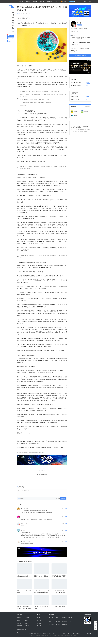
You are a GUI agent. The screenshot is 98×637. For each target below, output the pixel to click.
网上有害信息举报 (76, 633)
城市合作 (19, 617)
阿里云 (30, 633)
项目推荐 (19, 620)
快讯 (13, 15)
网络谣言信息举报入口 (22, 629)
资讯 (13, 17)
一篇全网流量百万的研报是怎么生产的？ (41, 607)
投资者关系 (19, 625)
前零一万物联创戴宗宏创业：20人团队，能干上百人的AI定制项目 (59, 591)
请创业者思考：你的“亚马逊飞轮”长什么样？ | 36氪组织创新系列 (80, 37)
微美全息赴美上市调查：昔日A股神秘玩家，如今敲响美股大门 (79, 126)
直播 (13, 20)
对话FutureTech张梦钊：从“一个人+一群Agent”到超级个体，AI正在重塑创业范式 (24, 575)
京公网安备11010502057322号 (69, 635)
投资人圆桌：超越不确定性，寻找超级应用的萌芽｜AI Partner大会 (24, 607)
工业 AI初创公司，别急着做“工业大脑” (24, 591)
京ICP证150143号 (59, 635)
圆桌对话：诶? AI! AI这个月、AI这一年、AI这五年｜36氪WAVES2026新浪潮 (41, 575)
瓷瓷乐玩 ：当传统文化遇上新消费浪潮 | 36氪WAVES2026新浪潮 (59, 575)
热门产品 (39, 620)
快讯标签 (39, 625)
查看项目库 (87, 106)
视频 (13, 23)
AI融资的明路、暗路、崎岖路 (58, 606)
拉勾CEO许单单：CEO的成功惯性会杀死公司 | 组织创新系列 (80, 43)
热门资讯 (39, 617)
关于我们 (27, 620)
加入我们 (27, 625)
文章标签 (39, 623)
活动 (13, 28)
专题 (13, 25)
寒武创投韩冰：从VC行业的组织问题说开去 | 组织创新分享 (80, 49)
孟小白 (18, 13)
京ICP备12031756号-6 (50, 635)
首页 (13, 12)
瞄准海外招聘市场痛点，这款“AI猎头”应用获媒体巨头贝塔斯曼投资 (41, 591)
